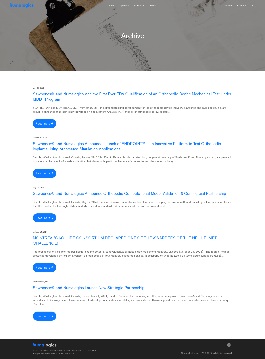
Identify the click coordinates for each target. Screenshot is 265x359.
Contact (241, 5)
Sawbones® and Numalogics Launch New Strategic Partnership (88, 287)
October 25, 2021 (40, 232)
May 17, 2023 (38, 187)
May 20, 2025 (38, 88)
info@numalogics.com (44, 353)
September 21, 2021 (41, 282)
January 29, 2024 (40, 138)
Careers (228, 5)
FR (252, 5)
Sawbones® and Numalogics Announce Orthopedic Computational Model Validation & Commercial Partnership (129, 193)
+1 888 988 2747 (65, 353)
